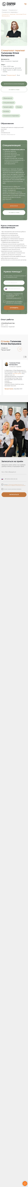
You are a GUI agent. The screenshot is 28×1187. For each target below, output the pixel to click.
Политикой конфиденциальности (15, 484)
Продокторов (11, 75)
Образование (7, 98)
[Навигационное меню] (25, 4)
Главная (4, 10)
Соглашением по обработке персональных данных (14, 485)
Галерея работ (8, 107)
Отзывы (18, 107)
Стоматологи (13, 10)
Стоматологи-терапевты (9, 12)
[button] (14, 83)
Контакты (6, 111)
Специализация (8, 102)
